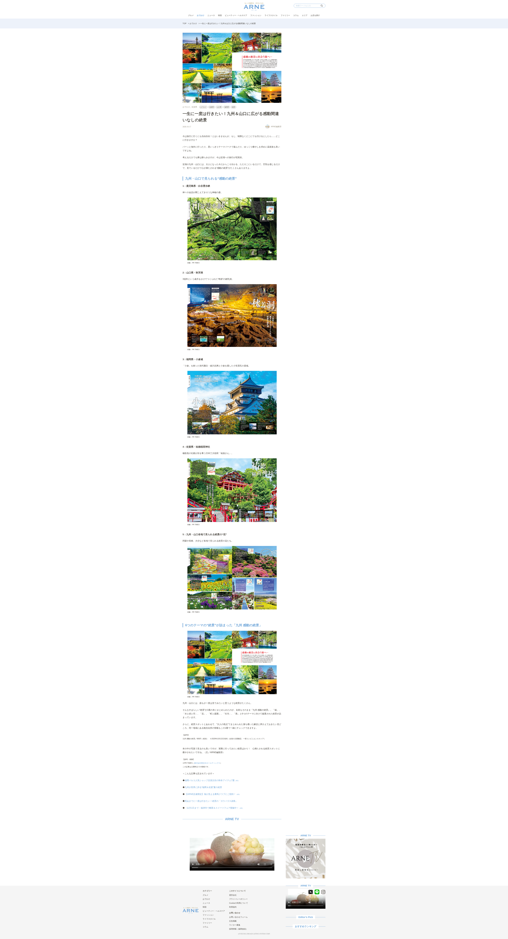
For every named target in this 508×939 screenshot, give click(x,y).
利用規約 (233, 907)
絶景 (233, 107)
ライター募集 (234, 925)
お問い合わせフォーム (238, 917)
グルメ (191, 15)
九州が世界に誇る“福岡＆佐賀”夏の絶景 (203, 787)
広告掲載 (233, 921)
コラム (296, 15)
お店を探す (315, 15)
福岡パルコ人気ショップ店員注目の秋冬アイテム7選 (212, 780)
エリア (304, 15)
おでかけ (200, 15)
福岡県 (226, 107)
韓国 (220, 15)
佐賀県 (194, 107)
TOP (184, 23)
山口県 (219, 107)
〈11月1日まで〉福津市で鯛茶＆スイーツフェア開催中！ (214, 808)
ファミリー (285, 15)
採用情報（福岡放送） (238, 929)
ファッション (255, 15)
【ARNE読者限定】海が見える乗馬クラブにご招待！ (213, 794)
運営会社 (233, 895)
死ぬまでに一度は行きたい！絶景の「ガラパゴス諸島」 (211, 801)
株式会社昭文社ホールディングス (207, 763)
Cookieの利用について (238, 903)
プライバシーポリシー (238, 899)
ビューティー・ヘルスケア (236, 15)
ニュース (211, 15)
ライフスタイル (271, 15)
